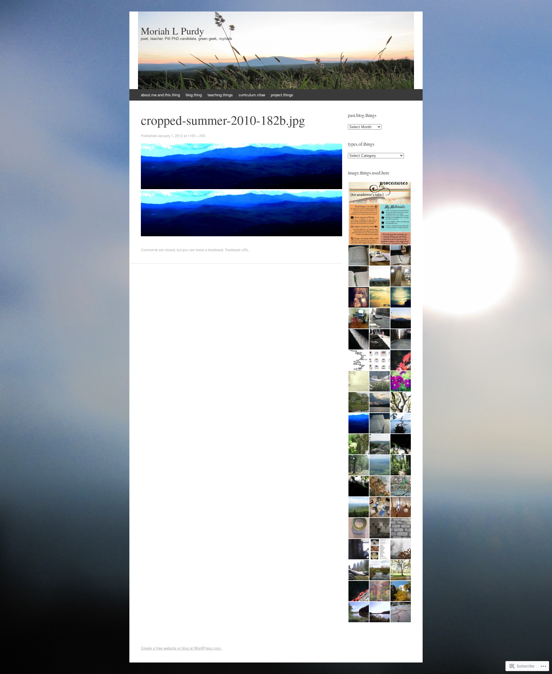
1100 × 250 (196, 135)
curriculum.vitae (252, 94)
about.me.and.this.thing (160, 94)
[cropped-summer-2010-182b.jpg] (241, 187)
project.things (282, 94)
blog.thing (194, 94)
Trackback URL (237, 249)
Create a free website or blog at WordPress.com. (181, 648)
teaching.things (220, 94)
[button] (379, 213)
